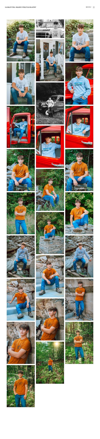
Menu (88, 7)
